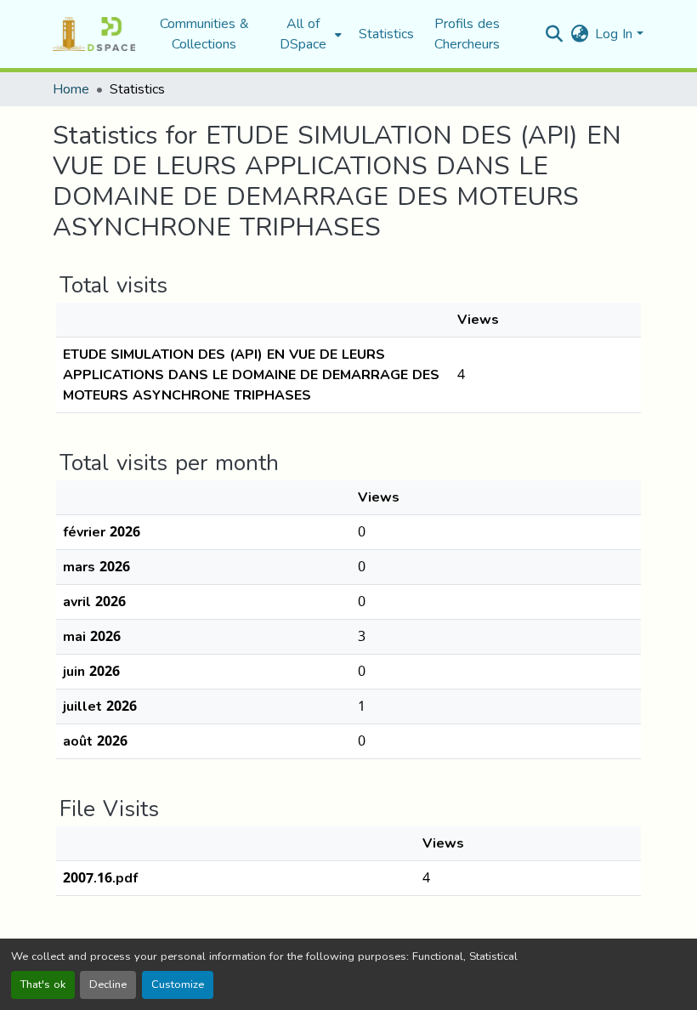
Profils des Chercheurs (467, 33)
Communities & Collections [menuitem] (204, 34)
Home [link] (71, 89)
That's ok (42, 984)
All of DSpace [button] (303, 34)
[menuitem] (308, 34)
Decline (108, 984)
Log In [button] (616, 33)
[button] (94, 34)
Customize (177, 984)
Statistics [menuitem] (386, 34)
